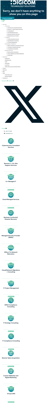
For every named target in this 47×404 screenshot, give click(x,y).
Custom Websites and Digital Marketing (15, 53)
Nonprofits (7, 63)
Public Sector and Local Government (12, 66)
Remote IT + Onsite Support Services (15, 29)
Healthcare (7, 58)
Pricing (4, 68)
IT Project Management (12, 42)
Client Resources (8, 74)
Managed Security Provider (13, 35)
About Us (5, 69)
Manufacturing (8, 60)
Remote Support (8, 76)
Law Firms (7, 65)
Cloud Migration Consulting (13, 40)
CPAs (6, 61)
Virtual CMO (9, 55)
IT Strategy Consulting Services (13, 47)
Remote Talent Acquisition (12, 52)
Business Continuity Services (13, 34)
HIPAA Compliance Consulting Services (15, 45)
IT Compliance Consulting (12, 48)
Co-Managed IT (10, 31)
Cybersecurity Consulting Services (14, 27)
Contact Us (5, 78)
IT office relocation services (13, 39)
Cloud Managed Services (12, 32)
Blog (4, 71)
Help (4, 73)
